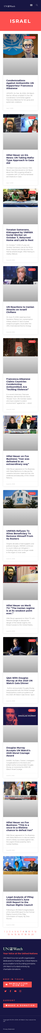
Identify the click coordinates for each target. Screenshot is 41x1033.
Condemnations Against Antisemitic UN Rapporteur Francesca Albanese (20, 84)
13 (9, 934)
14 (12, 934)
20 (32, 934)
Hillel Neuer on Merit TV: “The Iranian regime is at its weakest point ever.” (20, 609)
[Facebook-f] (10, 991)
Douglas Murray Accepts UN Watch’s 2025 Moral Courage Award (18, 751)
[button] (31, 5)
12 (35, 932)
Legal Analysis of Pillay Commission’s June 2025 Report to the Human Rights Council (20, 901)
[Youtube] (15, 991)
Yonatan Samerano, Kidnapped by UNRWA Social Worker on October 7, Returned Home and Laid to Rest (19, 234)
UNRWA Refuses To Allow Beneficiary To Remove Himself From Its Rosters (19, 535)
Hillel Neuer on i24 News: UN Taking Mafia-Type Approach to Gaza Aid (20, 159)
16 (19, 934)
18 (25, 934)
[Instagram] (20, 991)
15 (15, 934)
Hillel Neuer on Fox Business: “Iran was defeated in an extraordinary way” (17, 460)
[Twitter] (5, 991)
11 (32, 932)
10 (29, 932)
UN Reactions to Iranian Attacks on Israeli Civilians (20, 310)
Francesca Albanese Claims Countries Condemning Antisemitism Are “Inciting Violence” (18, 384)
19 (29, 934)
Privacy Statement (9, 1029)
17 (22, 934)
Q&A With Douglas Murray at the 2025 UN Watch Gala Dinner (19, 680)
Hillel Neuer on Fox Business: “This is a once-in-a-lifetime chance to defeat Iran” (19, 826)
